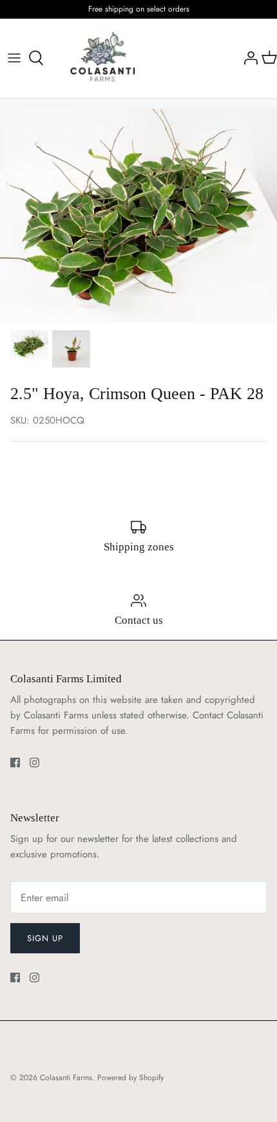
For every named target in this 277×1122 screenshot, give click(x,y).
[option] (138, 216)
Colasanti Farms (66, 1077)
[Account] (247, 58)
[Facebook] (15, 762)
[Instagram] (34, 762)
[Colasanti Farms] (103, 58)
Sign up (45, 938)
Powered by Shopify (130, 1077)
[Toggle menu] (14, 58)
